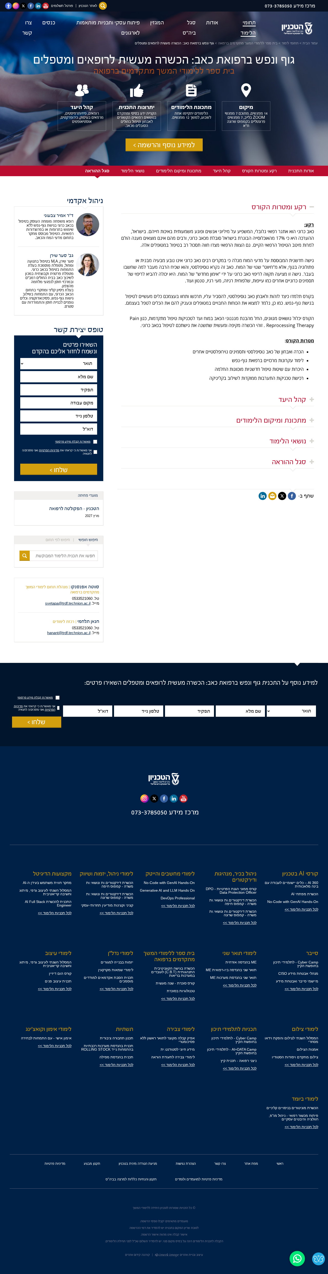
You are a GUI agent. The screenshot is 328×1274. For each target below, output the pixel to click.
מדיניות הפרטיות (49, 450)
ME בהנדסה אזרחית (241, 962)
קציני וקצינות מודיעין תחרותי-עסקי (107, 905)
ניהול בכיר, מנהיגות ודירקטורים (235, 876)
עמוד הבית (310, 43)
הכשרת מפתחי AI (304, 894)
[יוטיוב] (183, 798)
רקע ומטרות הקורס (279, 207)
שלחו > (59, 470)
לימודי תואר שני (239, 953)
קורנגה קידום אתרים (137, 1255)
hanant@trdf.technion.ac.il (68, 633)
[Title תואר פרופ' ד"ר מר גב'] (58, 363)
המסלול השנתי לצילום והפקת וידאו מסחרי (291, 1040)
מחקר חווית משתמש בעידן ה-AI (47, 883)
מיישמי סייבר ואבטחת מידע (297, 981)
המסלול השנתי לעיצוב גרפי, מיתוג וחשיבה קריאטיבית (45, 892)
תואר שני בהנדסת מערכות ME (233, 978)
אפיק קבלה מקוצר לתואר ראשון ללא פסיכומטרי (167, 1040)
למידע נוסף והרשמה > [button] (164, 145)
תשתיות (124, 1029)
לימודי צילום (305, 1029)
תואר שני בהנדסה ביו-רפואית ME (231, 970)
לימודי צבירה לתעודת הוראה (173, 1057)
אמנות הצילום (307, 1049)
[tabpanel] (58, 555)
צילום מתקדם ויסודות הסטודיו (295, 1057)
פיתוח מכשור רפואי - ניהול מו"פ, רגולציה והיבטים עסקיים (293, 1117)
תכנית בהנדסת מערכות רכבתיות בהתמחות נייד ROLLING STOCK (107, 1047)
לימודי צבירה (181, 1029)
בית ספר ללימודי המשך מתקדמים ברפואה (248, 43)
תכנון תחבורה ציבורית (116, 1038)
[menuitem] (242, 27)
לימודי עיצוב (58, 953)
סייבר (312, 953)
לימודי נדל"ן (120, 953)
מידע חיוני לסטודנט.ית (178, 1049)
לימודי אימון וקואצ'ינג (48, 1029)
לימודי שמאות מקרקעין (115, 970)
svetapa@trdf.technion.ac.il (67, 603)
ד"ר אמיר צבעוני (59, 215)
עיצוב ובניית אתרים (191, 1255)
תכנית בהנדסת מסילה (116, 1057)
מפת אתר (251, 1164)
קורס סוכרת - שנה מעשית (175, 983)
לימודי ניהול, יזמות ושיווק (106, 873)
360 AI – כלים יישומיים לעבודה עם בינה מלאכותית (291, 884)
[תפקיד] (58, 390)
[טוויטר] (282, 496)
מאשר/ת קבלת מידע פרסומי (72, 441)
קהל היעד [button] (222, 171)
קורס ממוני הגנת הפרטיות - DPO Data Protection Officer (231, 890)
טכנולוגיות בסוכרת (181, 991)
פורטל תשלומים (62, 5)
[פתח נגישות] (8, 6)
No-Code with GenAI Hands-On (292, 902)
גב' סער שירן (62, 255)
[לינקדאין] (263, 496)
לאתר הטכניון (88, 5)
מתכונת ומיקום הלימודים (271, 420)
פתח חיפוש (103, 6)
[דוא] (272, 496)
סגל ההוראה (289, 462)
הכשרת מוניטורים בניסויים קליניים (292, 1108)
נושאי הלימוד (288, 441)
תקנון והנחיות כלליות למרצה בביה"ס (131, 1179)
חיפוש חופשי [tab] (88, 540)
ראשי (279, 1164)
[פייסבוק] (292, 496)
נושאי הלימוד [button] (133, 171)
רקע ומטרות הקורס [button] (259, 171)
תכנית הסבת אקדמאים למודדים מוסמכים (108, 979)
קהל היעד (292, 399)
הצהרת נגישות (186, 1164)
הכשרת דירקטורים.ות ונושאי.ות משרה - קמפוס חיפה (233, 902)
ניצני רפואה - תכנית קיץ (239, 1061)
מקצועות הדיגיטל (52, 873)
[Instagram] (144, 798)
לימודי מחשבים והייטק (170, 873)
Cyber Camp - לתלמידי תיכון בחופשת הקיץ (295, 964)
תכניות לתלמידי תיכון (234, 1029)
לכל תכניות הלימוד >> (301, 909)
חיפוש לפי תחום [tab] (58, 540)
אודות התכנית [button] (301, 171)
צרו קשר (220, 1164)
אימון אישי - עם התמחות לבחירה (46, 1038)
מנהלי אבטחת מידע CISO (298, 973)
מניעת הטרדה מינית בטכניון (138, 1164)
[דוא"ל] (58, 429)
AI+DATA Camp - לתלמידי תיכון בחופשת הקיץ (232, 1051)
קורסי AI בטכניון (300, 873)
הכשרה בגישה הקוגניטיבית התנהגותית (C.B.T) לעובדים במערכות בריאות (173, 972)
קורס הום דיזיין (60, 973)
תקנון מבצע (92, 1164)
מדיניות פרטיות (55, 1164)
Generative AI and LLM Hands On (167, 890)
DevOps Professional (178, 898)
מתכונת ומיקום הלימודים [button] (178, 171)
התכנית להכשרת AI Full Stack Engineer (48, 903)
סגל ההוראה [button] (97, 171)
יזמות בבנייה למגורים (117, 962)
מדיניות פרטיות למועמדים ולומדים (198, 1179)
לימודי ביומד (305, 1099)
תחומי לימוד (290, 43)
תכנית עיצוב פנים (58, 981)
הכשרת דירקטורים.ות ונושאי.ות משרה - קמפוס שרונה (233, 913)
